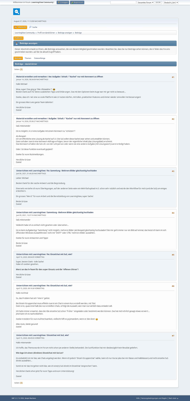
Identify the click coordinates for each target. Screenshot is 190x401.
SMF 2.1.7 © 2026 (18, 398)
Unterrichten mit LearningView (30, 170)
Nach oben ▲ (173, 398)
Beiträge (18, 58)
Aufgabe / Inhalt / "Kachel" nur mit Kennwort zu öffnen (74, 118)
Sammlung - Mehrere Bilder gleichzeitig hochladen (70, 212)
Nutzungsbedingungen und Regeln (154, 398)
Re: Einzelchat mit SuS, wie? (59, 254)
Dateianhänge (39, 58)
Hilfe (138, 398)
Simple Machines (30, 398)
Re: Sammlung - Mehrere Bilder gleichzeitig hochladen (72, 170)
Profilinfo (18, 38)
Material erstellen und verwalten (31, 76)
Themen (28, 58)
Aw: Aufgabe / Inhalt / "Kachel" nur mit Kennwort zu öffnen (76, 76)
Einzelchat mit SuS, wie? (58, 335)
